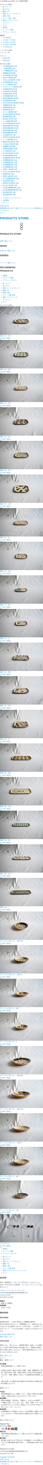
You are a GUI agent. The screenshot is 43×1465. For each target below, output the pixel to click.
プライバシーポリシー (26, 208)
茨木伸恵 (10, 75)
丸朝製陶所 (11, 158)
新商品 (5, 27)
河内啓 (10, 89)
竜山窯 (9, 194)
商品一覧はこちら (6, 1337)
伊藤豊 (9, 73)
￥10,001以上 (7, 47)
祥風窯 (9, 107)
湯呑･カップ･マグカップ (11, 288)
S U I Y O (10, 112)
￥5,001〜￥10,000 (9, 44)
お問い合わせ (4, 206)
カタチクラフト (12, 87)
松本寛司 (10, 155)
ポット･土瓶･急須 (9, 295)
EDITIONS (6, 58)
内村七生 (10, 77)
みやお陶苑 (11, 178)
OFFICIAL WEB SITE (7, 1334)
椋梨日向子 (11, 183)
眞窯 (8, 110)
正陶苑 (9, 105)
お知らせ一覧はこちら (7, 250)
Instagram (3, 1457)
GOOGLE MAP (5, 1295)
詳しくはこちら (15, 1407)
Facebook (10, 1457)
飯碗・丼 (6, 11)
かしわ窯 (10, 84)
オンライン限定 (8, 30)
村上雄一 (10, 185)
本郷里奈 (10, 149)
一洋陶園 (10, 71)
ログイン (6, 202)
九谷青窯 (10, 91)
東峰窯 (9, 116)
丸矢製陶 (10, 167)
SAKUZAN (6, 60)
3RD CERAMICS (13, 103)
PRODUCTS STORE (14, 218)
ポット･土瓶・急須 (9, 18)
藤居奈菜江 (11, 142)
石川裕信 (10, 66)
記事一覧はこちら (6, 241)
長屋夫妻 (11, 128)
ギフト (5, 25)
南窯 (8, 174)
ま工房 (9, 151)
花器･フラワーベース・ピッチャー (15, 1270)
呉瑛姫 (10, 94)
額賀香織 (10, 132)
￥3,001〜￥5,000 (9, 42)
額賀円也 (10, 130)
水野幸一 (10, 169)
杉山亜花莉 (11, 114)
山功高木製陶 (11, 188)
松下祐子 (11, 153)
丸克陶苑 (10, 162)
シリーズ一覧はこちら (7, 262)
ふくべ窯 (10, 139)
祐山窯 (9, 192)
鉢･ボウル (6, 9)
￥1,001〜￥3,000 (9, 40)
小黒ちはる (11, 80)
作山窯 (9, 100)
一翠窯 (9, 68)
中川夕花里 (11, 123)
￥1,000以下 (7, 38)
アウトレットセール (10, 32)
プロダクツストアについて (12, 198)
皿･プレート (7, 7)
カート (2, 213)
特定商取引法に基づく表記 (9, 208)
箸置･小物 (6, 16)
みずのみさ (11, 171)
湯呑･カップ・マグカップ (12, 14)
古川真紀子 (11, 144)
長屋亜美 (11, 126)
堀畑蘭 (9, 146)
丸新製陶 (10, 165)
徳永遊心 (10, 119)
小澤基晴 (10, 82)
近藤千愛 (11, 98)
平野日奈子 (11, 137)
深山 (8, 181)
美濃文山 (10, 176)
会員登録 (6, 200)
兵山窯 (9, 135)
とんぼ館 (10, 121)
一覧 (8, 52)
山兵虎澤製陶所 (12, 190)
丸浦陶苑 (10, 160)
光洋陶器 (10, 96)
